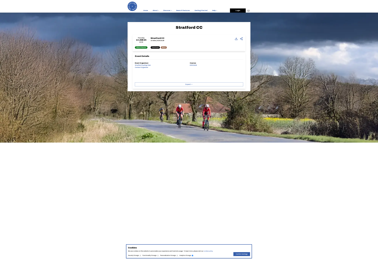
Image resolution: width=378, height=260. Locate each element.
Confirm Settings (242, 254)
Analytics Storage (185, 255)
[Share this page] (241, 39)
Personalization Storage (168, 255)
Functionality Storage (150, 255)
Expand (188, 84)
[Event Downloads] (236, 39)
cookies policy (208, 251)
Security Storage (133, 255)
